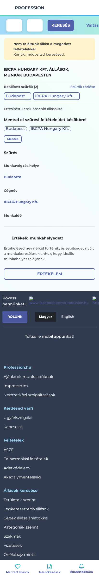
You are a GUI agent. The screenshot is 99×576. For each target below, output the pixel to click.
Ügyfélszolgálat (18, 417)
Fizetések (13, 545)
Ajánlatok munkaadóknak (28, 376)
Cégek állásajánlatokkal (26, 518)
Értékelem (49, 274)
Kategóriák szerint (21, 527)
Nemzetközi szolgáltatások (29, 395)
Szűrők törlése (82, 87)
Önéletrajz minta (20, 554)
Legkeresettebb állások (26, 509)
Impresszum (16, 386)
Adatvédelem (17, 468)
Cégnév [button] (10, 190)
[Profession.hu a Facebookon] (57, 301)
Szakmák (12, 536)
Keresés (60, 25)
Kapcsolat (13, 427)
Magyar (45, 316)
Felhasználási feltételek (26, 459)
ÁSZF (8, 450)
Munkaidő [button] (13, 215)
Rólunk (14, 316)
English (67, 316)
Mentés (12, 139)
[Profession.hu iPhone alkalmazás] (29, 349)
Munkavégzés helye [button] (21, 165)
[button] (17, 96)
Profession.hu (30, 8)
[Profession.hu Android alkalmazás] (64, 349)
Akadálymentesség (22, 477)
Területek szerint (20, 500)
